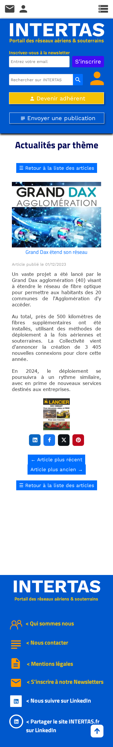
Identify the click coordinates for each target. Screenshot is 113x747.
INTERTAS (56, 29)
